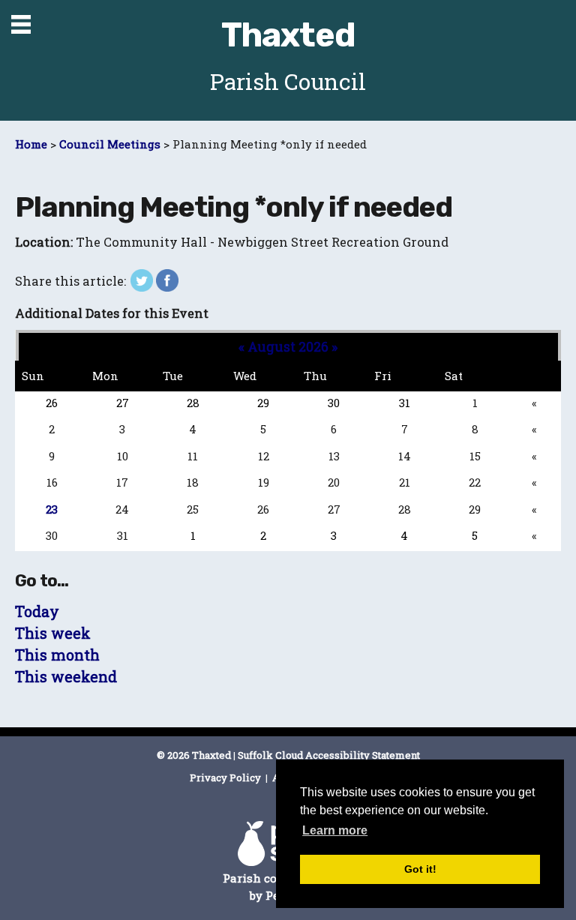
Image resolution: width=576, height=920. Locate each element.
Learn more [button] (335, 830)
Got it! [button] (420, 869)
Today (37, 611)
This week (53, 633)
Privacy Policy (226, 777)
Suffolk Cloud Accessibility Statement (329, 755)
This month (57, 655)
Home (31, 143)
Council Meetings (109, 143)
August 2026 (288, 346)
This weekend (66, 676)
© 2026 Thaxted (194, 755)
